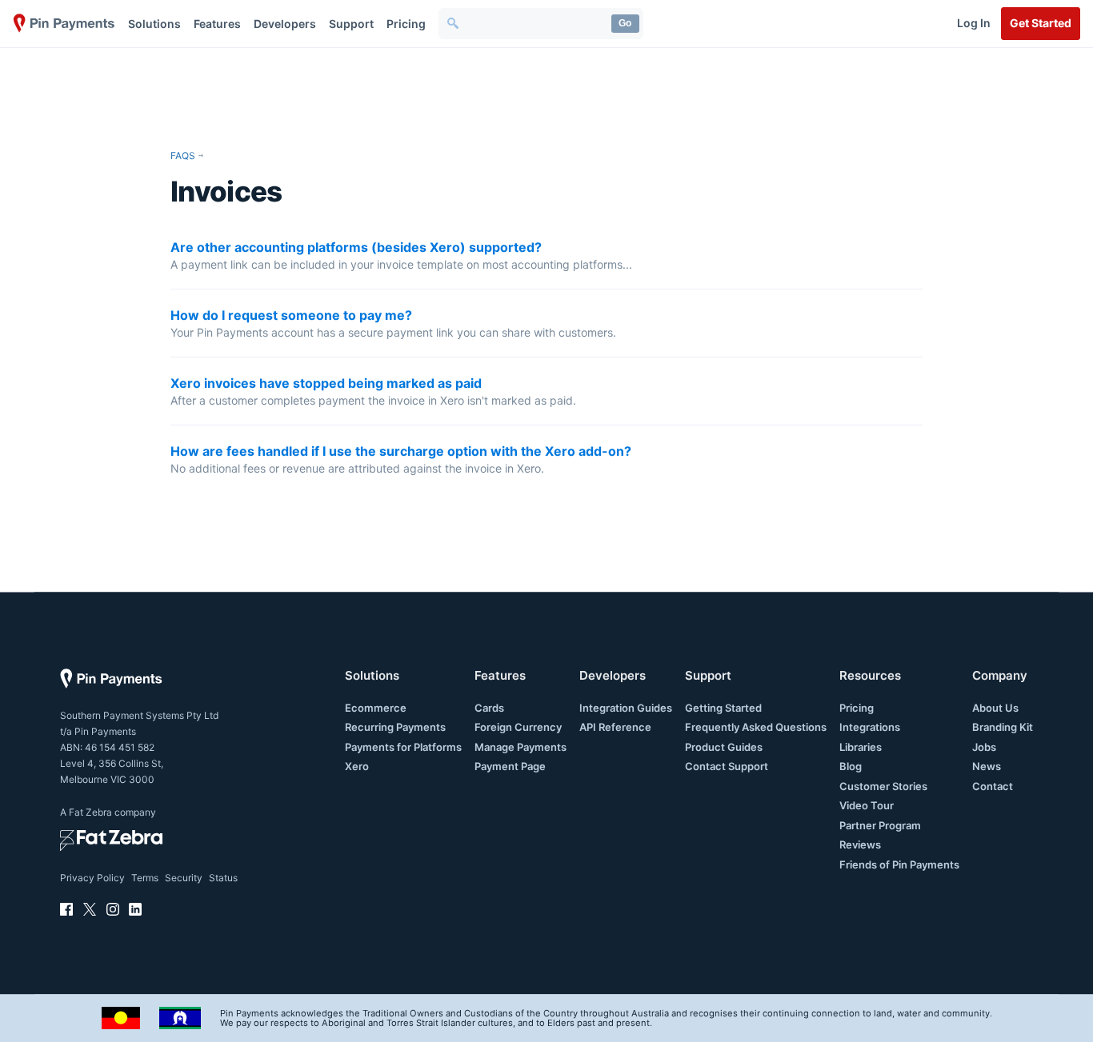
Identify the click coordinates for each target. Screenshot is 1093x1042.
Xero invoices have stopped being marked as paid (326, 383)
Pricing (406, 23)
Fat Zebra (90, 812)
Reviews (860, 844)
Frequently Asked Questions (756, 727)
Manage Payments (520, 747)
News (986, 766)
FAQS (182, 156)
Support (351, 23)
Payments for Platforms (403, 747)
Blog (850, 766)
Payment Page (510, 766)
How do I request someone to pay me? (291, 315)
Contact (992, 786)
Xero (357, 766)
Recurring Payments (395, 727)
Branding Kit (1002, 727)
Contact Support (726, 766)
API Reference (615, 727)
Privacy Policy (92, 878)
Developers (285, 23)
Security (183, 878)
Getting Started (723, 707)
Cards (489, 707)
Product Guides (724, 747)
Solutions (154, 23)
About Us (995, 707)
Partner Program (880, 825)
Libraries (860, 747)
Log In (974, 23)
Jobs (984, 747)
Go (625, 23)
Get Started (1040, 23)
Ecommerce (375, 707)
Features (217, 23)
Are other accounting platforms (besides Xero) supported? (356, 247)
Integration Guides (625, 707)
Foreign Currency (518, 727)
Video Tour (866, 805)
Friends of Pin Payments (899, 864)
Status (223, 878)
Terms (144, 878)
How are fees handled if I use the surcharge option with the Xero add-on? (400, 451)
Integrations (869, 727)
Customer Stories (883, 786)
